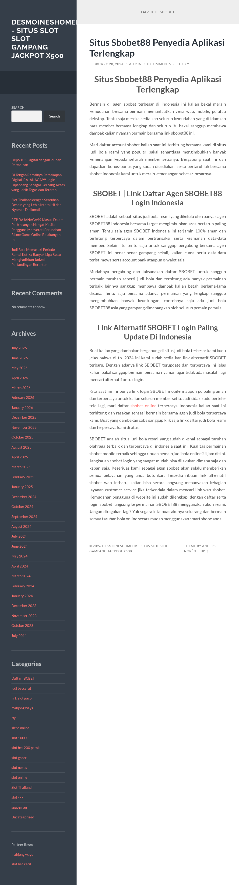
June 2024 (19, 546)
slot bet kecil (21, 864)
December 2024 (23, 497)
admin (135, 64)
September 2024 (24, 516)
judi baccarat (21, 688)
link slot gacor (22, 698)
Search (18, 107)
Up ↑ (205, 551)
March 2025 (21, 467)
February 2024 (22, 586)
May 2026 (19, 368)
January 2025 (22, 487)
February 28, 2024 (106, 64)
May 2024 (19, 556)
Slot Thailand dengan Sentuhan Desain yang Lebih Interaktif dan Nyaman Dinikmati (36, 205)
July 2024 (19, 536)
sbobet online (143, 405)
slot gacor (19, 758)
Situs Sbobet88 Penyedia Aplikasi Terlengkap (157, 48)
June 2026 (19, 358)
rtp (13, 718)
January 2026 (22, 407)
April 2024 (19, 566)
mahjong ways (22, 708)
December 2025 (23, 417)
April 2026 (19, 378)
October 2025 (22, 437)
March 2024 (21, 576)
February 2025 (22, 477)
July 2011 (19, 635)
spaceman (19, 807)
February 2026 (22, 397)
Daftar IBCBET (23, 678)
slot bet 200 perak (25, 748)
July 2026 (19, 348)
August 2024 (21, 526)
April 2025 (19, 457)
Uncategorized (22, 817)
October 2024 (22, 506)
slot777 (17, 797)
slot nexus (19, 767)
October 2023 (22, 625)
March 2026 (21, 387)
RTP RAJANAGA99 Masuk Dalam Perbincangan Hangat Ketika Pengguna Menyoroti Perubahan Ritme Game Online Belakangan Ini (37, 230)
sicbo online (20, 728)
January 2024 (22, 596)
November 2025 (24, 427)
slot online (19, 777)
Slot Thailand (21, 787)
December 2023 (23, 605)
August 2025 (21, 447)
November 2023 (24, 616)
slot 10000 (19, 738)
